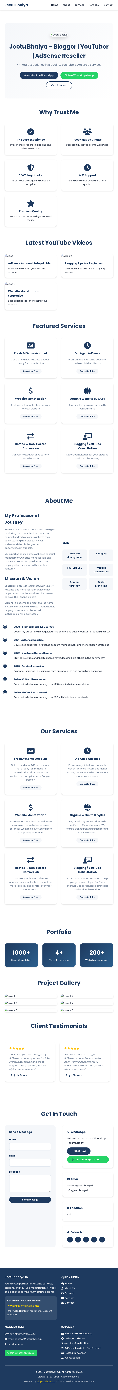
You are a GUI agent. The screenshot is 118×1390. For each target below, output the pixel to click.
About (66, 5)
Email (12, 1155)
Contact (108, 5)
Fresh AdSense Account (78, 1333)
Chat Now (80, 1151)
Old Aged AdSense (75, 1338)
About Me (69, 1288)
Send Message (30, 1199)
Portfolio (94, 5)
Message (14, 1171)
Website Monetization (76, 1343)
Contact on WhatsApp (40, 75)
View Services (59, 85)
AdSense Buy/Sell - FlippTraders (83, 1348)
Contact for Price (30, 371)
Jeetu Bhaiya (16, 5)
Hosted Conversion (75, 1353)
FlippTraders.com (46, 1381)
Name (12, 1139)
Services (79, 5)
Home (54, 5)
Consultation (72, 1357)
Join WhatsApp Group (80, 75)
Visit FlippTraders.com (24, 1306)
